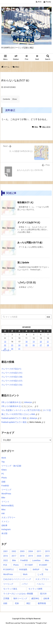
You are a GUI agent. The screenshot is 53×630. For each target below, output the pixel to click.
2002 (14, 551)
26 (34, 345)
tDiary (4, 470)
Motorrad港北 (7, 505)
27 (41, 345)
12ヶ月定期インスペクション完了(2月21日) (20, 410)
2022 (5, 560)
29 (5, 349)
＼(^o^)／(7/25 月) (26, 282)
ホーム (6, 67)
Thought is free (41, 623)
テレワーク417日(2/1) (11, 369)
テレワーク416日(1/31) (11, 373)
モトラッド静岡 (35, 589)
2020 (39, 556)
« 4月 (3, 350)
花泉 (17, 603)
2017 (14, 556)
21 (48, 342)
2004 (30, 551)
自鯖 (3, 482)
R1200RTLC (8, 569)
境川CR (43, 593)
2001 (5, 551)
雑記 (44, 127)
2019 (30, 556)
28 (48, 345)
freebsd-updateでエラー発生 (14, 418)
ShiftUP (36, 569)
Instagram (6, 529)
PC (2, 474)
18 (26, 342)
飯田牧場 (42, 603)
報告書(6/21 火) (25, 202)
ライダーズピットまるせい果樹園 (18, 593)
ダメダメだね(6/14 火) (28, 222)
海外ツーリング (20, 598)
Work (3, 458)
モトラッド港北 (10, 589)
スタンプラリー (8, 517)
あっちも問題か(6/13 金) (29, 242)
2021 (47, 556)
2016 (48, 127)
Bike (3, 497)
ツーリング (6, 489)
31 (19, 349)
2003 (22, 551)
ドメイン (5, 521)
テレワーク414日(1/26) (11, 385)
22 (5, 345)
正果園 (6, 598)
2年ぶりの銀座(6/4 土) (11, 402)
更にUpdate (23, 262)
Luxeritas (36, 560)
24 (19, 345)
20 (41, 342)
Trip (3, 462)
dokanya (28, 402)
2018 (22, 556)
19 (34, 342)
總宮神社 (35, 598)
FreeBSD (5, 486)
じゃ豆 (40, 574)
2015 (47, 551)
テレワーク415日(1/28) (11, 377)
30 (12, 349)
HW (3, 513)
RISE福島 (23, 569)
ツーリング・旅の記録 (11, 466)
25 (26, 345)
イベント (5, 501)
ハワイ (25, 584)
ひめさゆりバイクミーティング (17, 579)
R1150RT (29, 565)
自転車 (4, 525)
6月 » (8, 350)
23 (12, 345)
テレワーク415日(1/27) (11, 381)
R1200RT (43, 565)
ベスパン (41, 584)
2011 (39, 551)
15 (5, 342)
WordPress (6, 493)
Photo (4, 478)
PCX (5, 565)
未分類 (4, 533)
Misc (17, 67)
